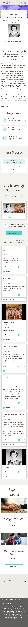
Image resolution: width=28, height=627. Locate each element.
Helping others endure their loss (14, 550)
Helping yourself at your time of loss (14, 518)
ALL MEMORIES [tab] (8, 241)
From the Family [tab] (20, 241)
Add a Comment (10, 271)
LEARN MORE (14, 525)
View (18, 216)
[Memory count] (6, 196)
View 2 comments (7, 476)
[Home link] (5, 2)
